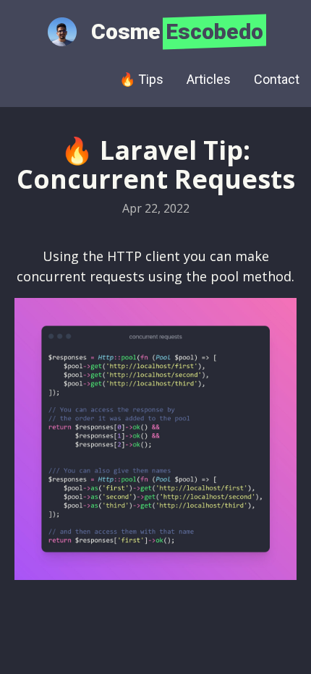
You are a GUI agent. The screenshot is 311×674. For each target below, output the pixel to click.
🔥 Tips (141, 79)
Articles (209, 79)
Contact (276, 79)
